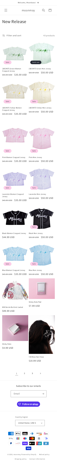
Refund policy (44, 454)
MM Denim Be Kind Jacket (12, 307)
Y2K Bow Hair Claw (36, 357)
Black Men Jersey (36, 233)
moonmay (17, 454)
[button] (6, 10)
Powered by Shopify (28, 454)
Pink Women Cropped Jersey (13, 157)
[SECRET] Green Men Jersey (40, 69)
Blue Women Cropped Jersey (13, 270)
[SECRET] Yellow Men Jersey (40, 108)
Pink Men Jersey (35, 157)
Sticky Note (6, 344)
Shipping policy (21, 459)
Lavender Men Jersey (37, 194)
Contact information (37, 459)
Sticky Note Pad (35, 302)
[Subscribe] (43, 393)
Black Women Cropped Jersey (14, 233)
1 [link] (16, 373)
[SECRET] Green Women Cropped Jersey (11, 70)
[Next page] (40, 373)
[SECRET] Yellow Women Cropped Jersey (12, 109)
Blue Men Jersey (35, 270)
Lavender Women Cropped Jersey (13, 195)
